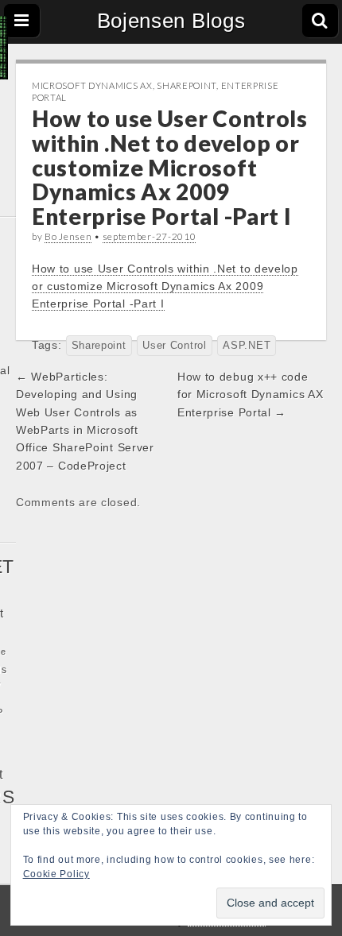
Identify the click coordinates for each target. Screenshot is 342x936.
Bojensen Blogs (171, 21)
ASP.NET (246, 345)
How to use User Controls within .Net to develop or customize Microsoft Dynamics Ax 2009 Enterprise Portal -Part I (165, 286)
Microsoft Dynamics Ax (92, 85)
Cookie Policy (56, 874)
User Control (174, 345)
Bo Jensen (68, 236)
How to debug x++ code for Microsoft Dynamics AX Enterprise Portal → (250, 394)
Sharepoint (186, 85)
